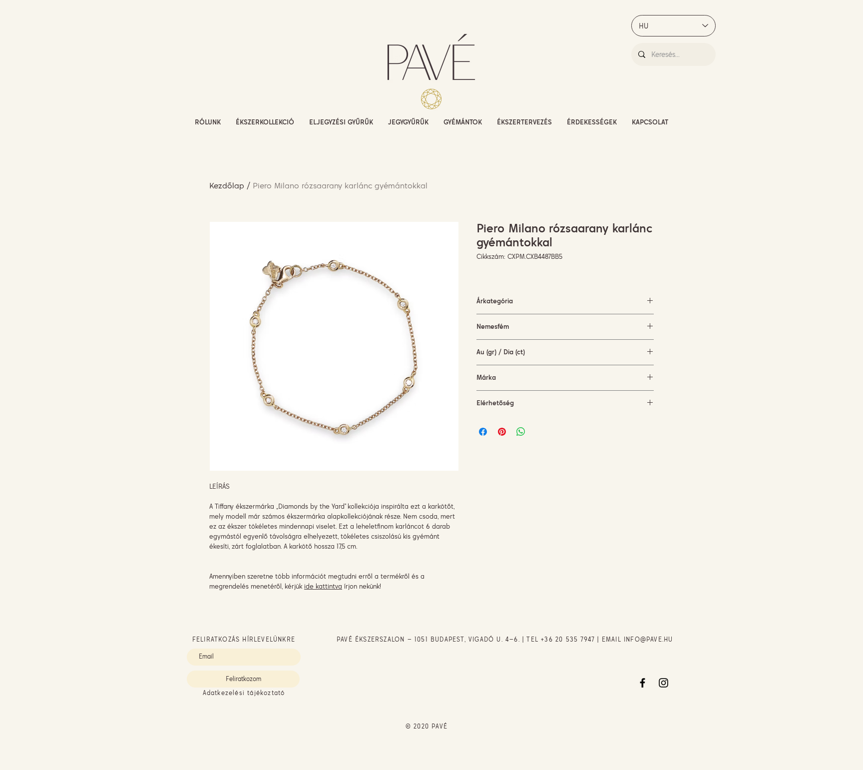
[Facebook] (642, 683)
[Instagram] (663, 683)
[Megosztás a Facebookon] (483, 432)
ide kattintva (323, 586)
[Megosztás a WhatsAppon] (521, 432)
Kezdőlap (226, 185)
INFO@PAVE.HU (648, 639)
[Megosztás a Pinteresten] (502, 432)
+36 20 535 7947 (568, 639)
